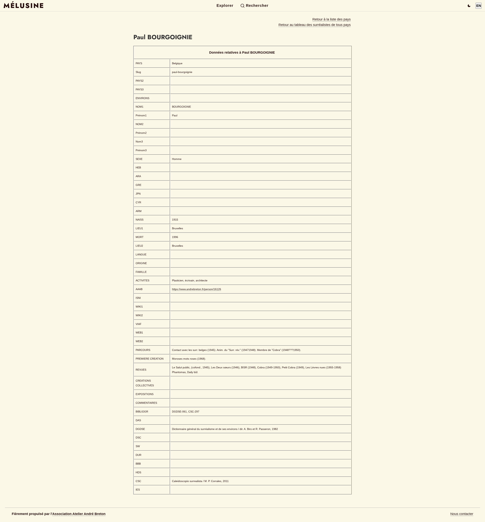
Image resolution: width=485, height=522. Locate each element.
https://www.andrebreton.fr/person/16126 (196, 289)
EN (478, 6)
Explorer (225, 5)
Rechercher (257, 5)
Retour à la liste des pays (331, 19)
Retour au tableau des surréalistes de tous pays (314, 25)
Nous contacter (461, 514)
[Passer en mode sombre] (469, 6)
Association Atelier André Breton (79, 514)
